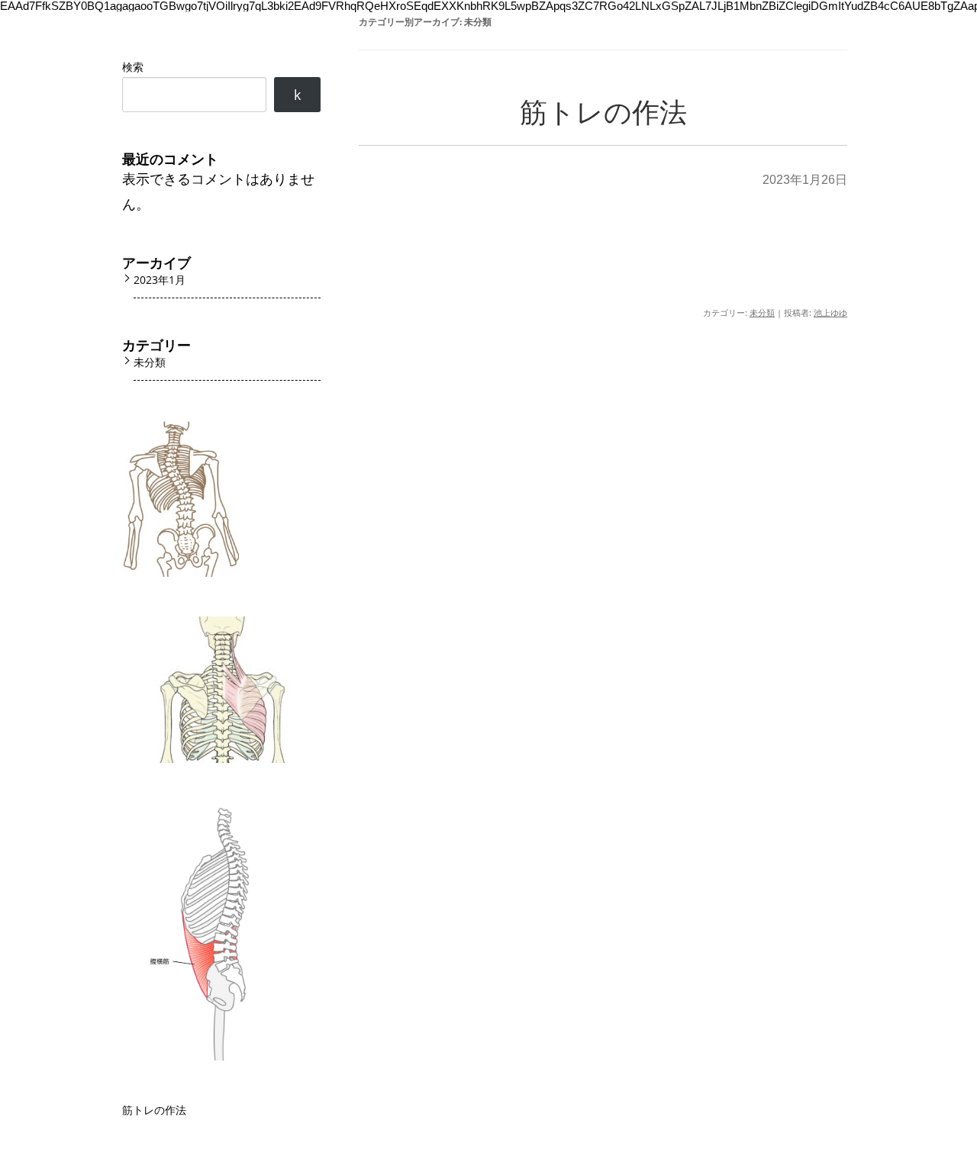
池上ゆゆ (830, 312)
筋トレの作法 (603, 112)
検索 (132, 67)
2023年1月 (159, 279)
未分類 (762, 312)
